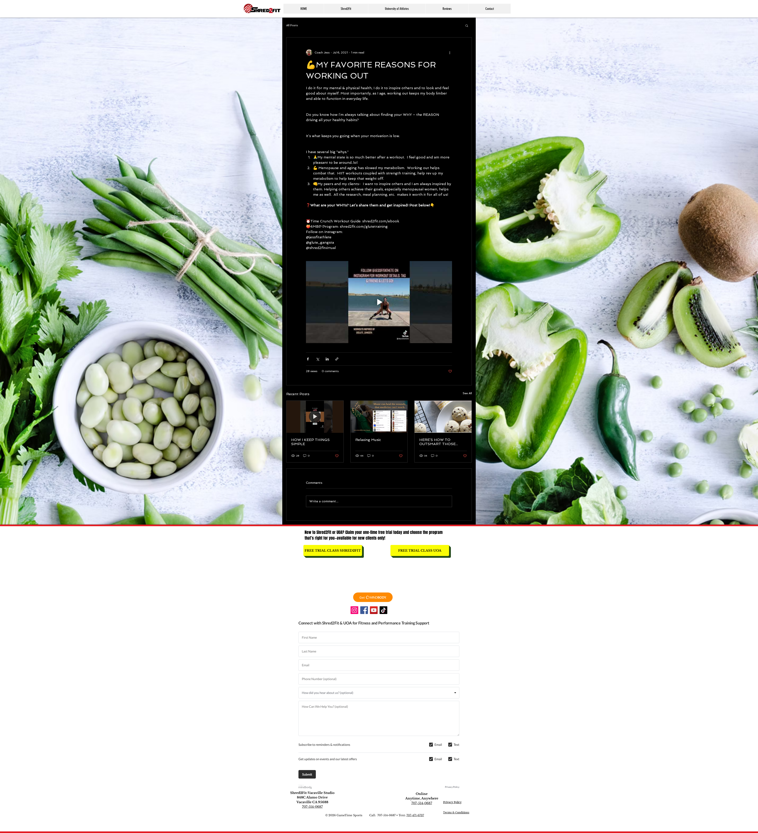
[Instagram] (354, 610)
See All (467, 393)
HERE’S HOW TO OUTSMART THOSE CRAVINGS (437, 442)
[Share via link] (337, 359)
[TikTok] (383, 610)
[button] (346, 9)
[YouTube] (374, 610)
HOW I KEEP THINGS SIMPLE (310, 442)
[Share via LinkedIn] (327, 359)
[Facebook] (364, 610)
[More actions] (449, 52)
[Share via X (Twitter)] (317, 359)
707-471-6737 (415, 815)
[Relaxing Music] (379, 417)
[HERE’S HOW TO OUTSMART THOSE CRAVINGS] (443, 417)
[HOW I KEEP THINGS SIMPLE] (314, 417)
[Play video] (379, 302)
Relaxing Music (368, 440)
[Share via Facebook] (308, 359)
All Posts (292, 25)
